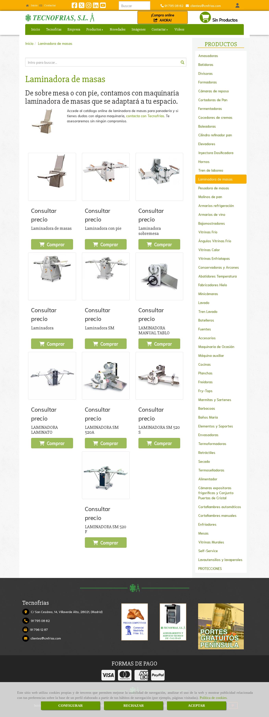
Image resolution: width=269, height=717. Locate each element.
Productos (94, 29)
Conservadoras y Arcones (218, 267)
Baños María (208, 417)
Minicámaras (208, 293)
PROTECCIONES (210, 568)
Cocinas (204, 364)
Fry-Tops (205, 390)
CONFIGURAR (70, 706)
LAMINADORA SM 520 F (105, 529)
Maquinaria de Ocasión (216, 346)
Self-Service (208, 550)
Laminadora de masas (51, 228)
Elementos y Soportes (215, 425)
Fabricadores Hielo (212, 284)
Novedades (117, 29)
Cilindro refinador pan (215, 134)
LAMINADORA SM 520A (102, 430)
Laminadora (42, 328)
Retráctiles (206, 452)
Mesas (203, 533)
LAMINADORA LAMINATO (44, 430)
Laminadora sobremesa (149, 231)
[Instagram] (88, 6)
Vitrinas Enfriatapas (214, 258)
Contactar (50, 5)
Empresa (74, 29)
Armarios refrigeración (216, 205)
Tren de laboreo (210, 170)
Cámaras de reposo (213, 90)
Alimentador (207, 478)
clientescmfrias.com (205, 5)
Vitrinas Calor (209, 249)
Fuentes (204, 328)
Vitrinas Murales (211, 541)
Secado (204, 461)
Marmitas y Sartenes (214, 399)
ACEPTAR (196, 706)
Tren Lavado (207, 311)
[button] (237, 5)
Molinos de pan (210, 196)
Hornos (204, 161)
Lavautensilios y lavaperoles (220, 559)
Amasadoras (208, 55)
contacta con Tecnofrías (145, 115)
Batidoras (205, 64)
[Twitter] (81, 6)
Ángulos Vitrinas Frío (214, 240)
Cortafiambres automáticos (219, 506)
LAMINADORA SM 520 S (159, 430)
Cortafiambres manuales (217, 515)
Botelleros (206, 320)
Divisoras (205, 73)
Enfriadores (207, 524)
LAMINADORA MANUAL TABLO (154, 330)
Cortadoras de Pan (212, 99)
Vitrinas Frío (207, 231)
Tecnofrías (53, 29)
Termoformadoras (212, 443)
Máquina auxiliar (211, 355)
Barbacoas (206, 408)
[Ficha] (52, 177)
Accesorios (207, 337)
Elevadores (206, 143)
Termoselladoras (211, 469)
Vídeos (179, 29)
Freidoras (205, 381)
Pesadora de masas (213, 187)
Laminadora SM (99, 328)
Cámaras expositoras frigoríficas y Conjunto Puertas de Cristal (216, 492)
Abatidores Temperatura (217, 276)
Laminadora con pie (103, 228)
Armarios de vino (211, 214)
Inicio (34, 5)
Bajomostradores (211, 223)
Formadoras (207, 81)
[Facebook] (74, 6)
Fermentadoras (210, 108)
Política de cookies (213, 698)
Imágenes (139, 29)
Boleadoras (207, 126)
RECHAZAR (133, 706)
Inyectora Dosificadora (215, 152)
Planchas (205, 372)
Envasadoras (208, 434)
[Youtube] (103, 6)
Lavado (203, 302)
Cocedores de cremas (215, 117)
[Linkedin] (95, 6)
